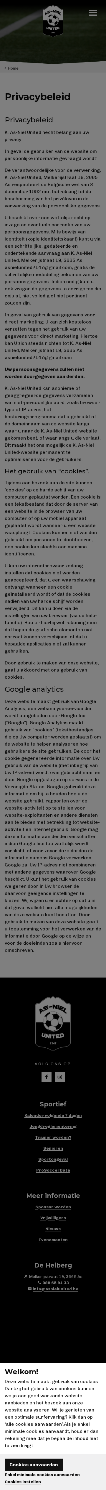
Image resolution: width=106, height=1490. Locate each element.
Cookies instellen (23, 1481)
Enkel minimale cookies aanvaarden (42, 1474)
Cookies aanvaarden (33, 1464)
